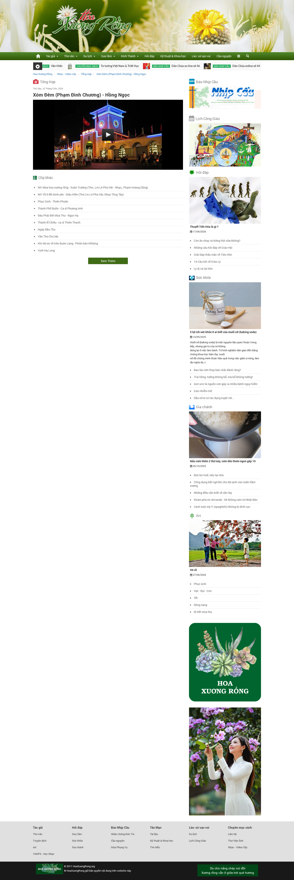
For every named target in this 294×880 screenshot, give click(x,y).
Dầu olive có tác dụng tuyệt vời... (214, 398)
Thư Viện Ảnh (235, 840)
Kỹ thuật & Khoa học (173, 56)
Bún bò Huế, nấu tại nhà (209, 475)
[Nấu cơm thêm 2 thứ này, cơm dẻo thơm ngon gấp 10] (225, 434)
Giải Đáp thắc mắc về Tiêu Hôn (213, 254)
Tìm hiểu (155, 847)
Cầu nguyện (224, 56)
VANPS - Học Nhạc (43, 854)
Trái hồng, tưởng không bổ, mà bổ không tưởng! (223, 377)
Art (198, 515)
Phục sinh (200, 584)
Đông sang (200, 605)
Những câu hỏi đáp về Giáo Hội (213, 247)
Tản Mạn (155, 827)
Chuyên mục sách (62, 66)
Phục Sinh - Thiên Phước (53, 201)
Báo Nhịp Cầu (207, 81)
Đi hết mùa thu (203, 612)
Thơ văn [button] (69, 56)
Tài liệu (154, 834)
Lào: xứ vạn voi (201, 56)
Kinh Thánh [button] (129, 56)
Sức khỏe (203, 277)
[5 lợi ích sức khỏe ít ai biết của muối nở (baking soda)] (225, 305)
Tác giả (38, 827)
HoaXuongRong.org (84, 866)
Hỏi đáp (149, 56)
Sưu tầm (77, 834)
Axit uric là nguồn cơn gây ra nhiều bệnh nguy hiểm (225, 384)
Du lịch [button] (88, 56)
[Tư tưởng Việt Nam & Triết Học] (45, 66)
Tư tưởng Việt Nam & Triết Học (95, 66)
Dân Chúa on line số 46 (161, 66)
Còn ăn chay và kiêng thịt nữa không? (217, 240)
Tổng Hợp (47, 81)
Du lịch (193, 834)
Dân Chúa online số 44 (221, 66)
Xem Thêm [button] (108, 261)
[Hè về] (225, 543)
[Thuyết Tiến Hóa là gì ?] (225, 200)
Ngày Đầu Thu (46, 229)
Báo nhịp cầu (136, 66)
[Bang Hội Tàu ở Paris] (242, 66)
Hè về (193, 570)
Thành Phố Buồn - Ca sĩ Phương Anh (60, 208)
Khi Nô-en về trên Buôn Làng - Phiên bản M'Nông (68, 243)
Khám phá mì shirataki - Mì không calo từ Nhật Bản (225, 500)
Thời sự (254, 66)
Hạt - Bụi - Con (203, 591)
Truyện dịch (39, 840)
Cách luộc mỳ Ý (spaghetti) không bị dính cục (222, 507)
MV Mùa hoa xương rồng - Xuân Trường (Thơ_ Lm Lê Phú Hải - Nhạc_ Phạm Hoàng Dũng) (93, 187)
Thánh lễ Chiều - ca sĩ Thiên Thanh (59, 222)
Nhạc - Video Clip (237, 847)
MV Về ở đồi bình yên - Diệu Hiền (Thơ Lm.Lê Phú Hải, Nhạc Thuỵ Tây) (81, 194)
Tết (196, 598)
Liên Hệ (232, 834)
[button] (238, 56)
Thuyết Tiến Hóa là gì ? (204, 226)
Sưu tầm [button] (107, 56)
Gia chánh (204, 406)
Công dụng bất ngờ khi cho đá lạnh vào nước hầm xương (222, 484)
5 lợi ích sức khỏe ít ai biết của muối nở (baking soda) (223, 332)
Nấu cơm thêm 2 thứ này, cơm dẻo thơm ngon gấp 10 (223, 461)
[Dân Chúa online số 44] (182, 66)
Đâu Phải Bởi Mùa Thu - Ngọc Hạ (58, 215)
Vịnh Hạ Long (46, 250)
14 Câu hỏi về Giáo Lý (207, 261)
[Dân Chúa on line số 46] (121, 66)
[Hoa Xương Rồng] (38, 56)
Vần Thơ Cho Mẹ (48, 236)
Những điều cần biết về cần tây (213, 493)
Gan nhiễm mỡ (203, 391)
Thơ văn (37, 834)
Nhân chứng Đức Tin (122, 834)
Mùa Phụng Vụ (119, 847)
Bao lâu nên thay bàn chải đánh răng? (217, 370)
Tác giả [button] (51, 56)
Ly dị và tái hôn (203, 268)
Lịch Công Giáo (208, 118)
